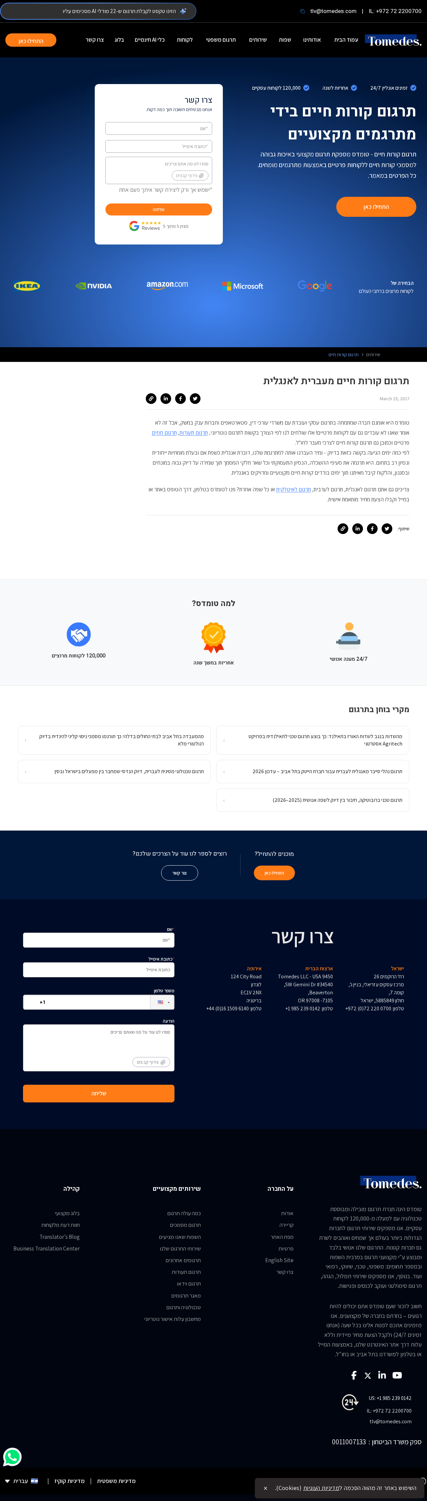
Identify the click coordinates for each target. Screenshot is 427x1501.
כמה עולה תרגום (184, 1213)
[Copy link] (151, 398)
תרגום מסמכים (185, 1224)
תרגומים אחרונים (183, 1260)
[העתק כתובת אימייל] (302, 11)
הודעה (155, 1041)
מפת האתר (282, 1236)
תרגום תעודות (193, 432)
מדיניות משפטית (116, 1481)
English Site (279, 1260)
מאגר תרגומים (186, 1295)
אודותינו (312, 39)
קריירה (287, 1224)
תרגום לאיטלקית (293, 489)
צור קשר (179, 873)
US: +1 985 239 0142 (390, 1398)
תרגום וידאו (189, 1283)
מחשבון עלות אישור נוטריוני (172, 1319)
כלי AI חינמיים (150, 39)
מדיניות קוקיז (69, 1481)
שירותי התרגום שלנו (180, 1248)
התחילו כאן (31, 41)
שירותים (258, 39)
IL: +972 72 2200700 (395, 11)
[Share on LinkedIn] (165, 398)
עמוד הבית (346, 39)
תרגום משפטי (221, 39)
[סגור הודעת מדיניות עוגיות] (265, 1488)
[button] (156, 1002)
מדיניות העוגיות (321, 1488)
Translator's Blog (59, 1236)
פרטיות (286, 1248)
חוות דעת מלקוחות (60, 1224)
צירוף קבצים (186, 175)
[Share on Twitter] (195, 398)
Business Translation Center (46, 1248)
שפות (285, 39)
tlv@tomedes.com (333, 11)
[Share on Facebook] (180, 398)
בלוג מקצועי (67, 1213)
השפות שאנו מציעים (180, 1236)
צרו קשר (95, 39)
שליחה (158, 209)
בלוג (119, 39)
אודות (287, 1213)
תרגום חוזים (164, 432)
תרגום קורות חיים (344, 355)
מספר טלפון (164, 991)
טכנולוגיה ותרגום (183, 1307)
